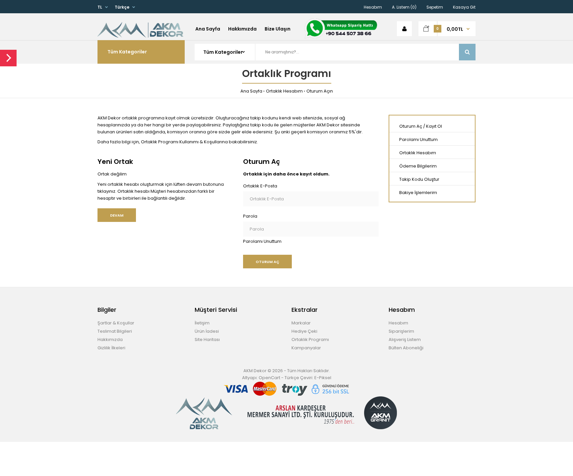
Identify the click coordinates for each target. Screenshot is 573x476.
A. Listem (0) (404, 7)
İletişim (202, 323)
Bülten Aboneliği (406, 348)
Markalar (301, 323)
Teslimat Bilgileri (114, 331)
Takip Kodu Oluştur (419, 179)
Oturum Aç (410, 126)
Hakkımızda (110, 339)
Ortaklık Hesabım (284, 91)
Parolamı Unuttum (262, 241)
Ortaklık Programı (310, 339)
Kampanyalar (306, 348)
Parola (250, 216)
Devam (116, 215)
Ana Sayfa (251, 91)
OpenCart (269, 377)
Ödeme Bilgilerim (418, 166)
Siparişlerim (401, 331)
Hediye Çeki (304, 331)
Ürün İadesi (207, 331)
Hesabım (373, 7)
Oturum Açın (319, 91)
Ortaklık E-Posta (260, 186)
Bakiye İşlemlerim (418, 192)
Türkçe (122, 7)
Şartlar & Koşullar (115, 323)
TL (99, 7)
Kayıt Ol (434, 126)
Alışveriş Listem (405, 339)
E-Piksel (322, 377)
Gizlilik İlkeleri (111, 348)
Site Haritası (207, 339)
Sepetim (434, 7)
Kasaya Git (464, 7)
